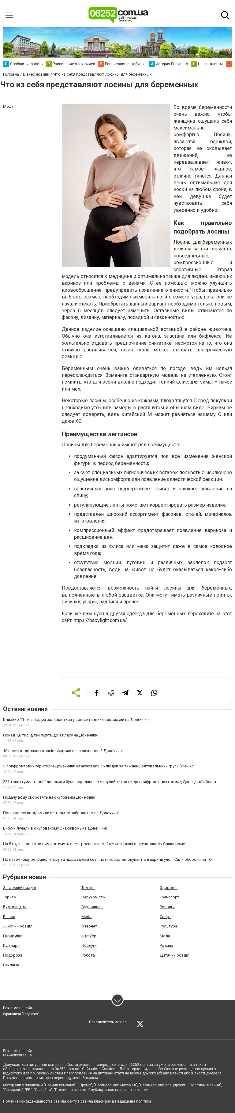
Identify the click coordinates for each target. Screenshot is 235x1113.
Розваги (167, 907)
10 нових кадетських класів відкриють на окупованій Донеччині (63, 750)
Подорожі (12, 955)
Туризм (10, 897)
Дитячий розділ (174, 955)
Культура (168, 926)
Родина (166, 945)
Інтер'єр (88, 936)
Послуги (89, 945)
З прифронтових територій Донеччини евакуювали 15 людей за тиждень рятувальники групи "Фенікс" (99, 766)
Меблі (86, 916)
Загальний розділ (19, 887)
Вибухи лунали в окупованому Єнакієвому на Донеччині (55, 828)
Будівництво (15, 907)
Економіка (12, 936)
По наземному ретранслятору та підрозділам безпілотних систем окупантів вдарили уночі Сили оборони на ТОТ (108, 859)
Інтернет (89, 926)
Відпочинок (92, 907)
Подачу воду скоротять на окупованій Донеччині (49, 797)
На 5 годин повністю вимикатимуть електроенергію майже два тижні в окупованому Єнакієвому (94, 843)
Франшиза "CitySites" (21, 1014)
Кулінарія (12, 945)
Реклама (11, 965)
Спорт (165, 916)
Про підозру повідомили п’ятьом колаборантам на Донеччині (61, 813)
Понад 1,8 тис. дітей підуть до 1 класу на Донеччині (50, 735)
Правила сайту (64, 1101)
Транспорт (169, 897)
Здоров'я (168, 887)
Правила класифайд (96, 1101)
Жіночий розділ (17, 926)
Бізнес (9, 916)
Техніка (88, 887)
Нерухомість (93, 897)
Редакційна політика (133, 1101)
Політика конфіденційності (26, 1101)
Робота (88, 955)
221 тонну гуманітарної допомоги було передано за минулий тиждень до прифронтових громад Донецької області (110, 781)
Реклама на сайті (18, 1008)
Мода (165, 936)
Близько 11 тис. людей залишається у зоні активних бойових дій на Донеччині (76, 719)
